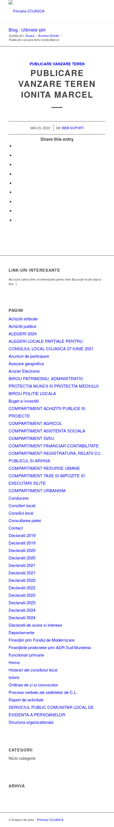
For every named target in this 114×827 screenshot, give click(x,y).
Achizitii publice (22, 326)
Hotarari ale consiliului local (33, 670)
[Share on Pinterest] (16, 174)
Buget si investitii (24, 401)
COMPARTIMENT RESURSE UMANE (44, 468)
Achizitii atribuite (23, 319)
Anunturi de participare (29, 356)
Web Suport (73, 127)
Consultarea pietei (25, 520)
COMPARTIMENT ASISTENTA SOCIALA (47, 431)
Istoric (14, 677)
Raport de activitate (26, 699)
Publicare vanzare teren (57, 63)
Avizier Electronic (24, 371)
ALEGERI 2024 (23, 333)
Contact (16, 528)
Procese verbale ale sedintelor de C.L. (43, 692)
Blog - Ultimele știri (27, 30)
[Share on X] (16, 155)
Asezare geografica (26, 363)
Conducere (18, 498)
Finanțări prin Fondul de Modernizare (41, 640)
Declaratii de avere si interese (35, 625)
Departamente (21, 632)
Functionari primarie (26, 655)
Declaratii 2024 (22, 610)
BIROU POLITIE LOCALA (32, 393)
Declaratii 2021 (22, 565)
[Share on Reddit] (16, 210)
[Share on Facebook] (16, 146)
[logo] (47, 11)
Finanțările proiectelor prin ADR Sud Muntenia (50, 647)
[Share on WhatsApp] (16, 164)
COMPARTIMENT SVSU (31, 438)
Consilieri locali (22, 505)
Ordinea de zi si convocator (33, 685)
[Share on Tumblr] (16, 192)
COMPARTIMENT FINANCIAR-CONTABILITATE (54, 446)
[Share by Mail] (16, 220)
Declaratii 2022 (22, 580)
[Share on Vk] (16, 201)
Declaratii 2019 (22, 535)
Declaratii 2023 (22, 595)
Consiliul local (21, 513)
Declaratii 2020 (22, 550)
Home (14, 662)
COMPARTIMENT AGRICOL (35, 423)
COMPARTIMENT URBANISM (37, 490)
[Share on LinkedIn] (16, 183)
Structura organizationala (31, 722)
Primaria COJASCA (50, 819)
